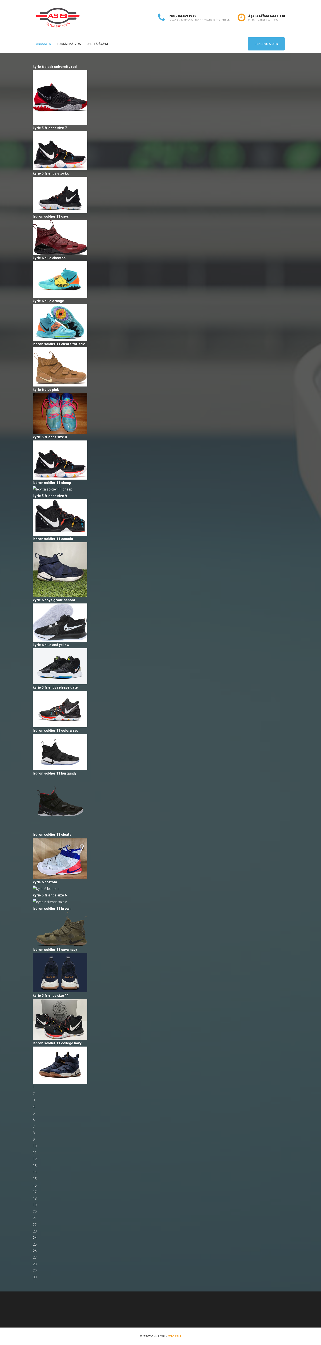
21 (35, 1218)
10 (35, 1146)
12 (35, 1159)
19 (35, 1205)
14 (35, 1172)
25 (35, 1244)
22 (35, 1225)
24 (35, 1238)
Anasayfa (43, 44)
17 (35, 1192)
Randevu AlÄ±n (266, 44)
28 (35, 1264)
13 (35, 1166)
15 (35, 1179)
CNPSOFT (175, 1336)
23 (35, 1231)
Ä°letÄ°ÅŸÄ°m (97, 44)
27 (35, 1257)
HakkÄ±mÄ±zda (69, 44)
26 (35, 1251)
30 (35, 1277)
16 (35, 1185)
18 (35, 1198)
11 (35, 1153)
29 (35, 1271)
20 (35, 1212)
